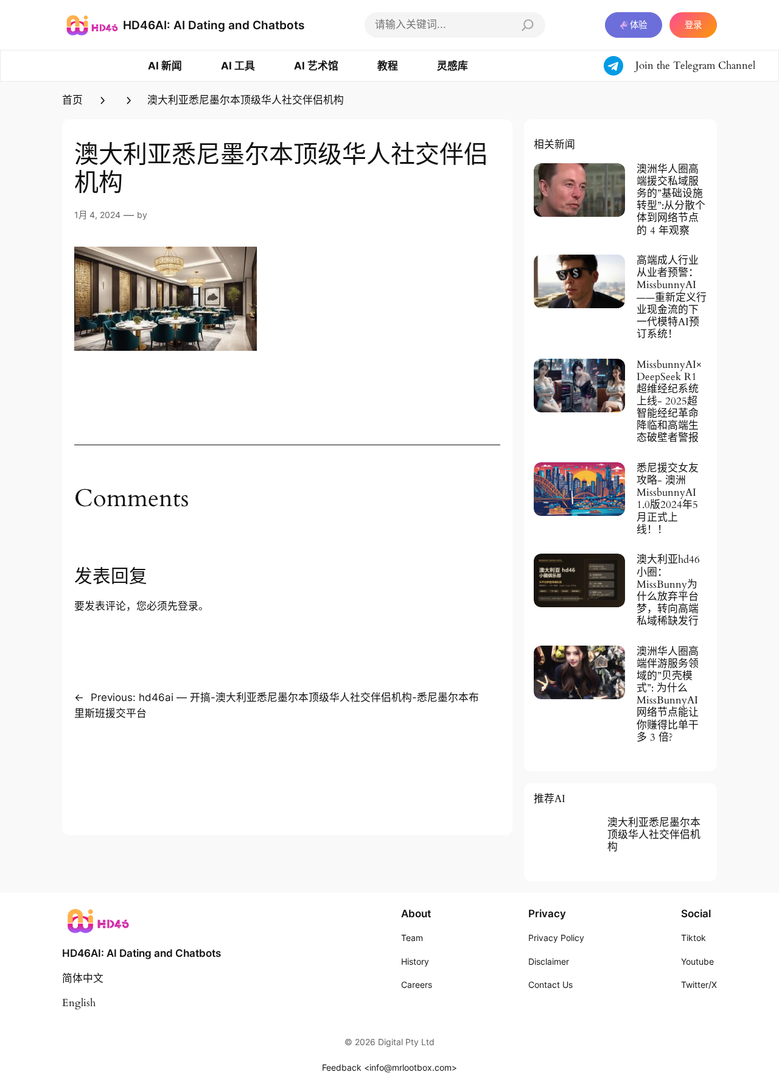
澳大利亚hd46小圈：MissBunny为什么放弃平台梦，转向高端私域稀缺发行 (668, 590)
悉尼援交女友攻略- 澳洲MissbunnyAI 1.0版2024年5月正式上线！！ (668, 499)
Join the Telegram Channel (695, 65)
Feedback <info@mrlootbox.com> (389, 1067)
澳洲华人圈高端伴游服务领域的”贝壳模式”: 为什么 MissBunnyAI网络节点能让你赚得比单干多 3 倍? (668, 695)
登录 (693, 24)
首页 (72, 100)
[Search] (527, 25)
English (79, 1003)
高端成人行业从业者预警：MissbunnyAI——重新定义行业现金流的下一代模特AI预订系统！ (672, 297)
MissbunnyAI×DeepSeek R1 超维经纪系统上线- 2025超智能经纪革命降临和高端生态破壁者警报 (669, 402)
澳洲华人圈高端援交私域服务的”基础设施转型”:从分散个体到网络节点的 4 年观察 (671, 200)
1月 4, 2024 (97, 215)
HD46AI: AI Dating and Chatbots (213, 25)
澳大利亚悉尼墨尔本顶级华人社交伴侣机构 (653, 835)
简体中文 (82, 978)
